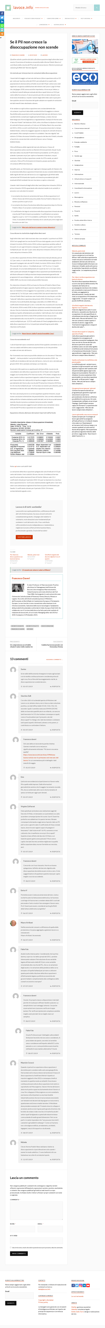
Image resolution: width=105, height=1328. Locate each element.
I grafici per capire (53, 18)
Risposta (56, 686)
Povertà (77, 211)
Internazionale (79, 183)
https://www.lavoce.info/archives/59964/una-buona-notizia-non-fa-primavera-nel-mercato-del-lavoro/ (41, 757)
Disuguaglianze (79, 137)
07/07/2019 (28, 986)
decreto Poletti (32, 626)
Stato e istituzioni (80, 229)
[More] (2, 34)
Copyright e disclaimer (46, 1300)
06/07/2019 (28, 913)
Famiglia (77, 147)
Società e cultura (79, 225)
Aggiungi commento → (54, 659)
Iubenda (74, 1309)
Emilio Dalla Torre (77, 1312)
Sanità (76, 215)
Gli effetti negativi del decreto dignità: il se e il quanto (52, 557)
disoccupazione (47, 626)
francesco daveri (17, 629)
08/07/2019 (30, 881)
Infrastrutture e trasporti (82, 179)
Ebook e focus (70, 18)
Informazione (78, 174)
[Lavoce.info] (20, 7)
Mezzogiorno (78, 197)
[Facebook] (2, 13)
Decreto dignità (17, 626)
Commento (15, 1199)
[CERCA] (97, 7)
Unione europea (79, 238)
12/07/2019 (28, 1159)
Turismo (77, 234)
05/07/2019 (33, 55)
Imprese (77, 170)
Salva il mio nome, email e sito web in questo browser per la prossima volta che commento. (37, 1247)
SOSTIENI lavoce (24, 537)
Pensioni (77, 206)
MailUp (73, 1307)
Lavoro (45, 55)
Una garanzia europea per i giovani (84, 388)
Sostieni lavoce (59, 24)
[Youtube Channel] (88, 1285)
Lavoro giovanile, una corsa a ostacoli (85, 414)
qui (15, 466)
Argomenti (16, 18)
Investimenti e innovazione (83, 188)
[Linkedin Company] (84, 1285)
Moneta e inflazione (80, 202)
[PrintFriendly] (2, 30)
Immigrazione (78, 165)
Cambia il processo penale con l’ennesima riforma (52, 646)
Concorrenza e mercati (82, 128)
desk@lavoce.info (44, 1289)
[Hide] (1, 38)
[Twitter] (2, 17)
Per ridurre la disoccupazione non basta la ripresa (16, 557)
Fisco (76, 151)
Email (40, 1224)
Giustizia (77, 160)
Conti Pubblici (78, 133)
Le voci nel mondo (77, 1296)
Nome (13, 1224)
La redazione (43, 24)
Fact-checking (85, 18)
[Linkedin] (2, 22)
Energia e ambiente (80, 142)
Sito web (13, 1235)
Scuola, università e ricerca (83, 220)
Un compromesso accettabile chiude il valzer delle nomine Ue (21, 646)
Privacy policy (43, 1302)
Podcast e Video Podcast (33, 18)
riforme (30, 629)
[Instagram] (80, 1285)
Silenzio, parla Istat (33, 555)
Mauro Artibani (27, 923)
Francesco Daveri (18, 55)
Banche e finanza (79, 124)
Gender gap (78, 156)
